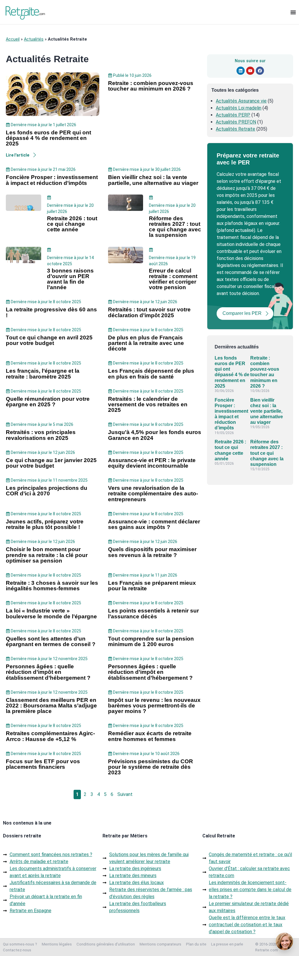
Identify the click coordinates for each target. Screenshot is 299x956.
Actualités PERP (233, 115)
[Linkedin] (241, 71)
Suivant (125, 794)
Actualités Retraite (235, 129)
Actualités (34, 39)
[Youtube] (250, 71)
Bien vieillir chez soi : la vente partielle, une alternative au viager (266, 411)
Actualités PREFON (236, 122)
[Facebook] (260, 71)
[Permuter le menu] (293, 12)
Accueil (13, 39)
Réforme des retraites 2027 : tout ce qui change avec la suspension (267, 453)
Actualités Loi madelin (238, 108)
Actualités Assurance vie (241, 101)
